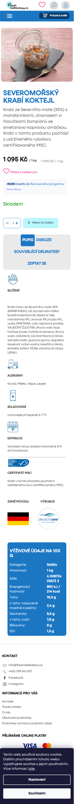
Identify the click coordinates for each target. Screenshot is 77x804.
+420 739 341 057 (20, 671)
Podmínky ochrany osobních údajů (27, 723)
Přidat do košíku (43, 223)
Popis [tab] (27, 240)
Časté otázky (11, 707)
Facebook (16, 678)
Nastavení (36, 780)
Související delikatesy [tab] (37, 252)
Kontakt (7, 701)
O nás (6, 712)
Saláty (52, 565)
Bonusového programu (47, 184)
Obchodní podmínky (16, 718)
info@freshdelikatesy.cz (26, 665)
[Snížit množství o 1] (7, 223)
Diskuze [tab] (44, 240)
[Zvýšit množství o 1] (17, 223)
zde (31, 769)
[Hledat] (54, 5)
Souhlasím (37, 793)
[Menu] (9, 16)
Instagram (16, 684)
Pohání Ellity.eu (13, 189)
